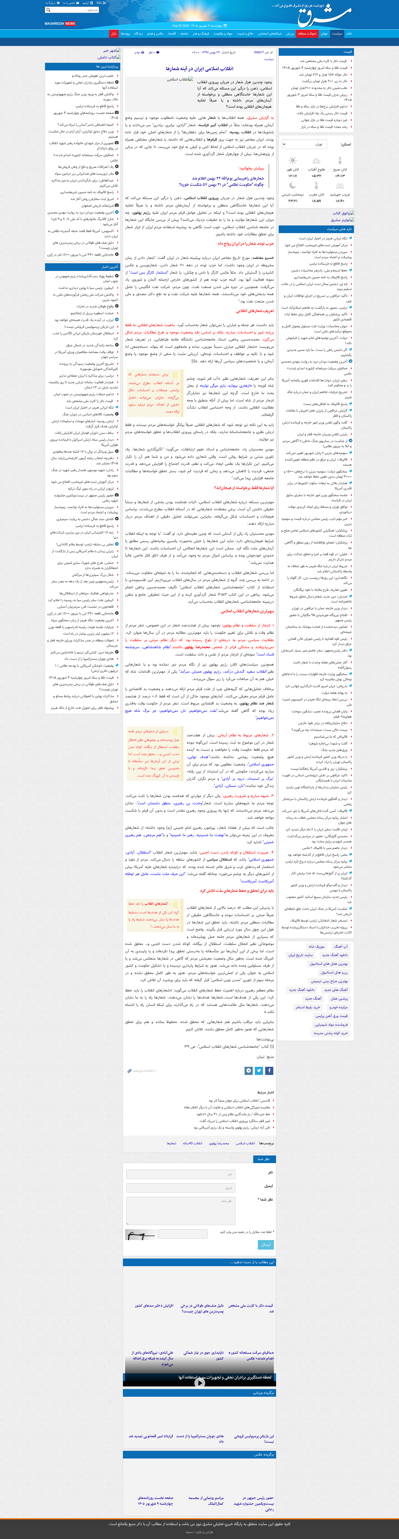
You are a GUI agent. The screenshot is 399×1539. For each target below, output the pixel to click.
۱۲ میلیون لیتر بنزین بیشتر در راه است (88, 633)
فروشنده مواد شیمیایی (331, 1025)
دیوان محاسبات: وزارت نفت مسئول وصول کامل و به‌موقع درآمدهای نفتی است (317, 329)
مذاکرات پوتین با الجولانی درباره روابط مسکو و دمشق (85, 699)
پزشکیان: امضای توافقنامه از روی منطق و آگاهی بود (318, 545)
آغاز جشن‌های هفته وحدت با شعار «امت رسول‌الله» (322, 665)
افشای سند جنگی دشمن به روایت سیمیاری (85, 519)
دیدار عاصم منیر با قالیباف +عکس (324, 848)
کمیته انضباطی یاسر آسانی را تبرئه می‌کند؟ (86, 124)
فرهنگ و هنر (201, 33)
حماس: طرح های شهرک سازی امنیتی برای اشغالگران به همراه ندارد (87, 565)
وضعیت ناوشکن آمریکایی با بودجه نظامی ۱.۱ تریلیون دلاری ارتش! (86, 668)
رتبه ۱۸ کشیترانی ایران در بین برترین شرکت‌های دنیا (84, 535)
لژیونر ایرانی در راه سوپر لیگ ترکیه (91, 488)
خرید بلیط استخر (308, 1007)
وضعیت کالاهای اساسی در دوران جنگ (88, 414)
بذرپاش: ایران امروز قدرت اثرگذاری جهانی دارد (316, 686)
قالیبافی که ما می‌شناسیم (330, 736)
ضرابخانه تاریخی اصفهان (97, 205)
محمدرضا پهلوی (219, 1143)
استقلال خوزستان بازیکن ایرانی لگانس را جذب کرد (85, 336)
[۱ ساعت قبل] (250, 1284)
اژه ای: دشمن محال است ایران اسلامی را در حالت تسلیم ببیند (316, 287)
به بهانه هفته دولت (334, 693)
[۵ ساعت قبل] (149, 1415)
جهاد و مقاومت (223, 33)
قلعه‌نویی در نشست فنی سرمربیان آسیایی (86, 606)
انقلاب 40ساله (192, 1143)
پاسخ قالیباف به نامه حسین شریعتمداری (320, 277)
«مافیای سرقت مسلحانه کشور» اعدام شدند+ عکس (319, 371)
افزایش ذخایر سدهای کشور (154, 1306)
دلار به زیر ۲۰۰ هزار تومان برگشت (324, 81)
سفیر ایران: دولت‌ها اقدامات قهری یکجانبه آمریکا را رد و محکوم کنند (317, 383)
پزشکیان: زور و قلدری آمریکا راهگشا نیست (318, 768)
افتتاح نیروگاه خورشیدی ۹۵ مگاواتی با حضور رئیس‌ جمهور (320, 618)
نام (270, 1172)
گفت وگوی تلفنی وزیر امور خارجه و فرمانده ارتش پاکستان (317, 425)
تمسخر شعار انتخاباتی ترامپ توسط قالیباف (318, 920)
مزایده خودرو (339, 1007)
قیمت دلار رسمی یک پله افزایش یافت (322, 113)
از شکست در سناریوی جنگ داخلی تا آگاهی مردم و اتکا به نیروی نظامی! (317, 443)
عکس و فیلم (155, 33)
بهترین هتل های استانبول (329, 964)
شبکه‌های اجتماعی (269, 33)
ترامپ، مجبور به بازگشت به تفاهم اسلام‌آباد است (314, 307)
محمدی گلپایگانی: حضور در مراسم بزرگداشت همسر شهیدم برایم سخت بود (319, 839)
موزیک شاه (317, 947)
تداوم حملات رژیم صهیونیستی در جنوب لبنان (84, 394)
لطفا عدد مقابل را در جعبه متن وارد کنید (247, 1232)
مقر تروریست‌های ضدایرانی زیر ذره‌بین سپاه (84, 173)
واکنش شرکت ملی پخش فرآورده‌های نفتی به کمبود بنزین (85, 297)
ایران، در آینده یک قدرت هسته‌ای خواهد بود (84, 320)
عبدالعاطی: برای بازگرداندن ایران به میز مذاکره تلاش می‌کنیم (85, 183)
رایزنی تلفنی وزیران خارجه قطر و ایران (322, 434)
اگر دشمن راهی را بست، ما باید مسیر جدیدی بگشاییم (319, 352)
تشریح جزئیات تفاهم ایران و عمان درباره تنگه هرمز (319, 395)
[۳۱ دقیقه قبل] (250, 1415)
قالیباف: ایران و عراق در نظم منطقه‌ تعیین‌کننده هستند (318, 462)
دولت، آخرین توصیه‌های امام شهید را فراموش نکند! (319, 340)
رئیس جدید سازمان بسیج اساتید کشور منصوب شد (319, 899)
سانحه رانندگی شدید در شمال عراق (90, 345)
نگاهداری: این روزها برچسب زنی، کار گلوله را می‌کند (319, 580)
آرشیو (86, 3)
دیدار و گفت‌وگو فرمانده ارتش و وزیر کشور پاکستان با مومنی (321, 888)
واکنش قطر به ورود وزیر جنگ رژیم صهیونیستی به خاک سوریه (82, 97)
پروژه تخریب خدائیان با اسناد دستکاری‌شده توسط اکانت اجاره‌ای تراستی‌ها (316, 930)
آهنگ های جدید (336, 990)
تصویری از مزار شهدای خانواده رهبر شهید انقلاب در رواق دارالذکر (83, 146)
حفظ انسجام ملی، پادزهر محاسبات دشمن (319, 270)
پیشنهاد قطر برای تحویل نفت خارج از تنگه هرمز (82, 707)
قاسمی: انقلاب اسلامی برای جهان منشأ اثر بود (239, 1100)
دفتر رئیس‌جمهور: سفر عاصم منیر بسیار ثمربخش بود (316, 653)
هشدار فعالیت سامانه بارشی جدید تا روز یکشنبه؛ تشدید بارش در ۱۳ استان (83, 385)
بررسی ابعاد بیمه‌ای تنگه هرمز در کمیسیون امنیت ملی (317, 702)
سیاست (337, 33)
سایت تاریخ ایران (301, 955)
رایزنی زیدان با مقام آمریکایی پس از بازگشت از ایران (85, 554)
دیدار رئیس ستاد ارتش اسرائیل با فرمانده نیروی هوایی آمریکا (84, 442)
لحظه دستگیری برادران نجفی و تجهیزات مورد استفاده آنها (225, 1377)
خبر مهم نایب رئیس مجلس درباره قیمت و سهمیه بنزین (316, 521)
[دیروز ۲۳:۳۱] (149, 1331)
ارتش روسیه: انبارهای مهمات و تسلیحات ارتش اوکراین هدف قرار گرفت (85, 424)
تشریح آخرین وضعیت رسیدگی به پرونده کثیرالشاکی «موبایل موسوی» (88, 366)
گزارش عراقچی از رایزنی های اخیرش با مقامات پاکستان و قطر (319, 413)
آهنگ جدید (313, 999)
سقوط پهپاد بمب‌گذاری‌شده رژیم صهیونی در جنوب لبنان (86, 279)
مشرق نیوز (313, 13)
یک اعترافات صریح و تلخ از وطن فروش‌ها (86, 166)
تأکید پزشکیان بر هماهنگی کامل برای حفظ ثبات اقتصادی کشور (318, 317)
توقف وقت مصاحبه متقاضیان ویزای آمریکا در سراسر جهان (86, 355)
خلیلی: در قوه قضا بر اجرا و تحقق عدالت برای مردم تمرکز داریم (319, 557)
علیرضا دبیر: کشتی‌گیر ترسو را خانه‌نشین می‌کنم (82, 652)
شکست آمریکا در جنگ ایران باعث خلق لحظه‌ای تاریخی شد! (318, 911)
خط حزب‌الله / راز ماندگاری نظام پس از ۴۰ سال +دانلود (233, 1114)
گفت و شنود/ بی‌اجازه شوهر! (328, 743)
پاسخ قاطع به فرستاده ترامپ (328, 263)
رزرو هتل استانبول (334, 972)
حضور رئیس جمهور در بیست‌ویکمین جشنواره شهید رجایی (254, 1504)
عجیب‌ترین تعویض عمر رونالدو (93, 75)
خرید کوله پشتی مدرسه (331, 1033)
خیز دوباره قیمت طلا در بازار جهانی (324, 120)
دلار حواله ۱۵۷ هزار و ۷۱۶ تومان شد (323, 74)
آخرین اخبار (110, 267)
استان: (346, 144)
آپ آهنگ (341, 947)
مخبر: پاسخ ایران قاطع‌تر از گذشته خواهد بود (317, 854)
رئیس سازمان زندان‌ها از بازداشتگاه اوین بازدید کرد (319, 790)
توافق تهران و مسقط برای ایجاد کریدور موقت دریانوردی (320, 509)
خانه (349, 33)
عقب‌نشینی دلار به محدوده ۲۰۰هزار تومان (319, 88)
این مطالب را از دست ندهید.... (251, 1262)
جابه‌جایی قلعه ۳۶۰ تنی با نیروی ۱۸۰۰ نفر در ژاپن (80, 254)
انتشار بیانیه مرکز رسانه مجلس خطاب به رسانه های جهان (319, 820)
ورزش (290, 33)
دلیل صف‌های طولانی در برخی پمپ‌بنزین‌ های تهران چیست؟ (201, 1309)
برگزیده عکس (264, 1454)
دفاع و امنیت (245, 33)
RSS (99, 3)
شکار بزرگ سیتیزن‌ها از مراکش (93, 574)
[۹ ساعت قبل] (250, 1331)
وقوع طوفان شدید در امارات (95, 306)
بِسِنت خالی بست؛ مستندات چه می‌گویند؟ (319, 730)
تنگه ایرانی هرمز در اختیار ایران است (323, 238)
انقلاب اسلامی (245, 1143)
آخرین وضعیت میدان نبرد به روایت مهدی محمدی (314, 361)
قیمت (348, 52)
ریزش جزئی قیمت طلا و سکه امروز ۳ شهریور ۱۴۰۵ (319, 97)
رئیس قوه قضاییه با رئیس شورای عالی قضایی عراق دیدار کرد (320, 641)
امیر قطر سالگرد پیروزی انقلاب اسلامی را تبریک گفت (234, 1121)
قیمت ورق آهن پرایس (332, 1016)
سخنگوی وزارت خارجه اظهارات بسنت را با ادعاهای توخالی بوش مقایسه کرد (317, 677)
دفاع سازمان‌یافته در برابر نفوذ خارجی (322, 723)
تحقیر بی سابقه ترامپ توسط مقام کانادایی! (85, 544)
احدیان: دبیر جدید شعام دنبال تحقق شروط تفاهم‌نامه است (320, 599)
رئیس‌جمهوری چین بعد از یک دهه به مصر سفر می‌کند (84, 584)
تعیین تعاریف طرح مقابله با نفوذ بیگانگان (320, 589)
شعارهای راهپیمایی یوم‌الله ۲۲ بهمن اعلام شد (228, 178)
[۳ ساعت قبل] (199, 1284)
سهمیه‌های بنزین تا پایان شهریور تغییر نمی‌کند (316, 453)
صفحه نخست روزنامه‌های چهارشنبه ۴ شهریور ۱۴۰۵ (155, 1501)
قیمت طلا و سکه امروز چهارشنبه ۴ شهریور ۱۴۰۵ (314, 67)
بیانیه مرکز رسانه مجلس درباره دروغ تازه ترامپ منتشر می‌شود (318, 864)
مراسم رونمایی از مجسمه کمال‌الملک (206, 1501)
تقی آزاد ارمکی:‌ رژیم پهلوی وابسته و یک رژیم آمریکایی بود (232, 1127)
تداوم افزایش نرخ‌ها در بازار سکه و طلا (321, 106)
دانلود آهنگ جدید (335, 955)
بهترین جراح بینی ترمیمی (329, 981)
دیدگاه (138, 33)
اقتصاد (171, 33)
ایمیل (268, 1186)
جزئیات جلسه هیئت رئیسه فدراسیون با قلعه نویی (81, 627)
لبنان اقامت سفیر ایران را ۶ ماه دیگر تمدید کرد (316, 829)
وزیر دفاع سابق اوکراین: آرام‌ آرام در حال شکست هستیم (83, 134)
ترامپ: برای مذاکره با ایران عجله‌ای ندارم (86, 375)
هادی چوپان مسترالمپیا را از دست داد (199, 1439)
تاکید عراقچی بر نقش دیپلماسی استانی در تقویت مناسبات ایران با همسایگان (317, 778)
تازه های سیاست (339, 229)
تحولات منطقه (307, 33)
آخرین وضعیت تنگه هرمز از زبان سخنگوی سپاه (82, 620)
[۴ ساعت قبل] (149, 1284)
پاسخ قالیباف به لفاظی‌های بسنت (325, 404)
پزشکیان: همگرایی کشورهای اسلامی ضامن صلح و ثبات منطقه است (316, 533)
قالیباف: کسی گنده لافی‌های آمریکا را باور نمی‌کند (314, 811)
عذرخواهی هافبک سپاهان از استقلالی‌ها (86, 593)
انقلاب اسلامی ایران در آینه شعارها (199, 69)
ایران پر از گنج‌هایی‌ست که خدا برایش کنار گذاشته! (321, 876)
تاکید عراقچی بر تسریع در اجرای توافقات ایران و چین (318, 298)
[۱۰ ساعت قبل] (149, 1477)
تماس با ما (69, 3)
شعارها (171, 1143)
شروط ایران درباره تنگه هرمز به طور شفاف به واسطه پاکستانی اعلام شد (319, 569)
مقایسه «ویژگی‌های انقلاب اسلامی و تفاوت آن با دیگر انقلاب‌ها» (227, 1107)
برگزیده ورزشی (263, 1393)
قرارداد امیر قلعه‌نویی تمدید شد (151, 1436)
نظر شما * (265, 1200)
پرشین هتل (339, 999)
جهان (324, 33)
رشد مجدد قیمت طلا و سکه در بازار (324, 126)
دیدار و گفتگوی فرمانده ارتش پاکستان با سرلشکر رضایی (317, 801)
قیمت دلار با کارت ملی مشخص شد (323, 61)
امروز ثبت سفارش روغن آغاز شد (92, 199)
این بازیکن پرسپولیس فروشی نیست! (254, 1439)
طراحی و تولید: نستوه (199, 1532)
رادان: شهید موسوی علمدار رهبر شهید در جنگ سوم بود (84, 473)
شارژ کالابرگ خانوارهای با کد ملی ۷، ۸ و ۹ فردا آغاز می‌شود (84, 222)
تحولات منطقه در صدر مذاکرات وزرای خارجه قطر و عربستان (82, 643)
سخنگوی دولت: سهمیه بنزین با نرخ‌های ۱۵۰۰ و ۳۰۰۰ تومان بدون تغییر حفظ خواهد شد (318, 474)
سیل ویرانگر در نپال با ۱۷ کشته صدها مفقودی (83, 451)
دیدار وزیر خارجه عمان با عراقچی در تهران (319, 608)
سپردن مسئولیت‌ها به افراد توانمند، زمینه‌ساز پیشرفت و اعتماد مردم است (320, 254)
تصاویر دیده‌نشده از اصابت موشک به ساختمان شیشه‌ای (319, 629)
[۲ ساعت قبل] (250, 1477)
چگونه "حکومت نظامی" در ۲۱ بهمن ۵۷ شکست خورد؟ (221, 184)
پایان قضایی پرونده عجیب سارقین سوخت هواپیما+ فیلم (322, 714)
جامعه (184, 33)
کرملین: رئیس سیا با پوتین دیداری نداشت (86, 288)
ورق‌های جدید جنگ (334, 750)
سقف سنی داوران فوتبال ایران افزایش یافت (84, 432)
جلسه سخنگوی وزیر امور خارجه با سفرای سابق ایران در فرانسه (319, 498)
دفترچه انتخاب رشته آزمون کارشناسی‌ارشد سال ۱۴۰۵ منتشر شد (84, 461)
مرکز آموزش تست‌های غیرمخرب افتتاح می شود (316, 245)
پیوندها (125, 33)
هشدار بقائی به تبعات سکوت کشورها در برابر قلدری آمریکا (319, 486)
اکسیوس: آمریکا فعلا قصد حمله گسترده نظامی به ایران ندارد (83, 233)
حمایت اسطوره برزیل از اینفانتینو (92, 313)
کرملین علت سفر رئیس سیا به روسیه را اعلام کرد (81, 600)
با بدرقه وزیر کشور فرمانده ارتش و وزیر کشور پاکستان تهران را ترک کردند (319, 759)
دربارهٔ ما (51, 3)
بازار (113, 33)
